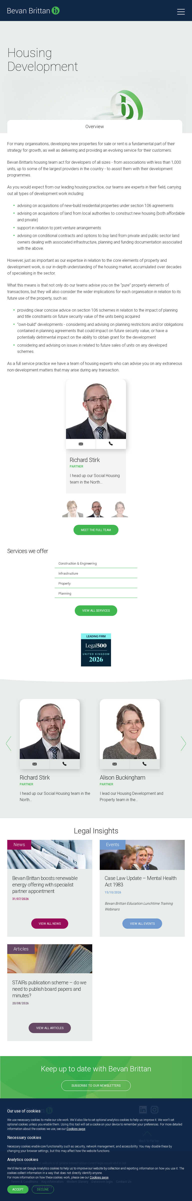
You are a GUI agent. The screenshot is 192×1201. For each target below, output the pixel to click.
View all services (96, 610)
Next (183, 743)
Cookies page (75, 1129)
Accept (18, 1189)
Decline (43, 1189)
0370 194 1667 (144, 764)
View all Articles (50, 1028)
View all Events (142, 923)
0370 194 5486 (111, 444)
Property (64, 583)
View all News (50, 923)
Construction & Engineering (77, 563)
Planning (64, 593)
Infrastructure (68, 573)
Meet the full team (96, 530)
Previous (8, 743)
